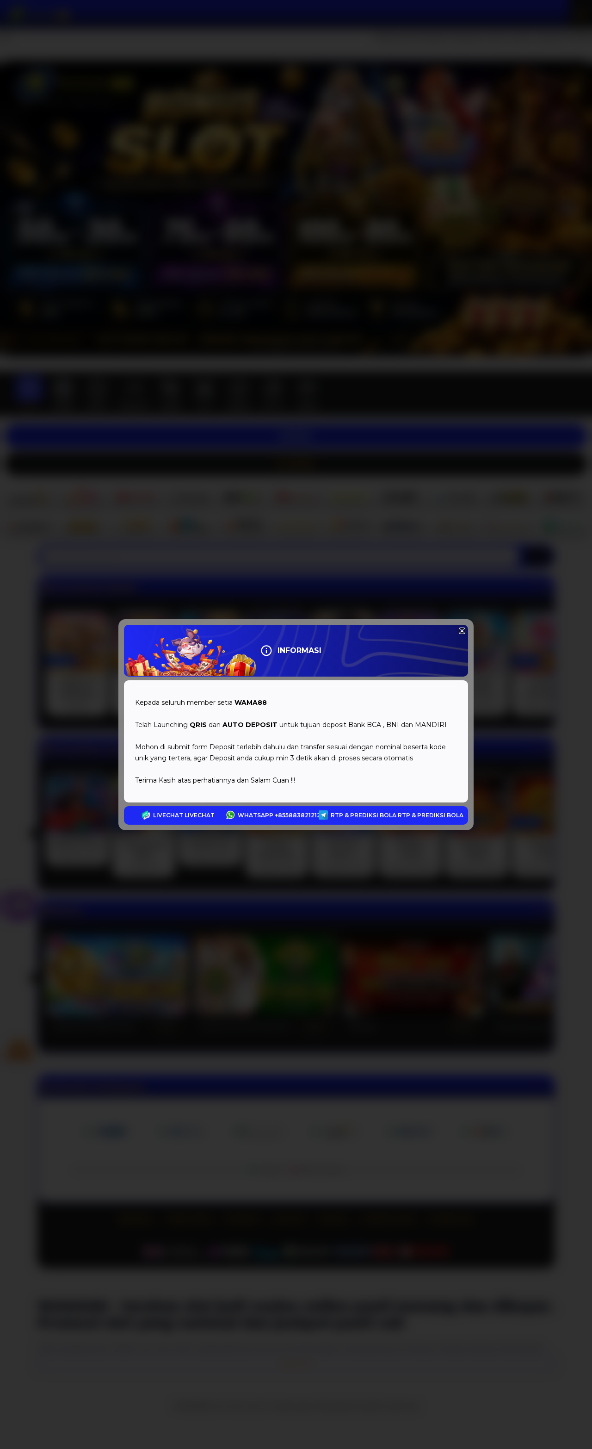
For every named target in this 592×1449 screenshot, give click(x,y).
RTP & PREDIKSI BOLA (430, 815)
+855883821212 (298, 815)
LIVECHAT (200, 815)
